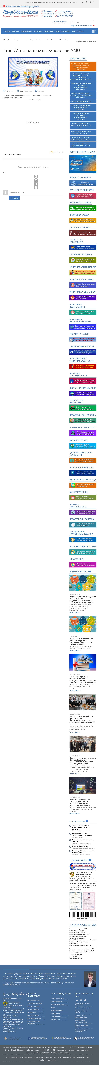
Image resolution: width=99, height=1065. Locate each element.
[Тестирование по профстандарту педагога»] (82, 524)
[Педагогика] (82, 297)
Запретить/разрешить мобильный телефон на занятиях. (80, 827)
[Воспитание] (82, 272)
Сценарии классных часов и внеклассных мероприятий (80, 138)
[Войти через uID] (36, 176)
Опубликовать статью (82, 1008)
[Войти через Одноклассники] (36, 187)
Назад (6, 40)
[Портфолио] (82, 497)
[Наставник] (82, 208)
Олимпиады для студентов (80, 1030)
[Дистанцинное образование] (82, 381)
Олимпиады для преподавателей (81, 1016)
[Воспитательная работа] (82, 247)
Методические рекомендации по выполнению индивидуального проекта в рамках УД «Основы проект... (82, 599)
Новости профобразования (81, 831)
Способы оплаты (33, 1009)
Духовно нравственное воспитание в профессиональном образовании (81, 116)
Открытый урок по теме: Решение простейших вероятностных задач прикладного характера (79, 802)
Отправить (14, 198)
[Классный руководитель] (82, 352)
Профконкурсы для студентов (81, 1026)
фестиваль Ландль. (33, 99)
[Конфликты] (82, 408)
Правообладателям (34, 1018)
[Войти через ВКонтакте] (36, 180)
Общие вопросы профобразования (83, 848)
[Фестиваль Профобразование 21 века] (82, 552)
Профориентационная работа (80, 101)
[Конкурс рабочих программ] (82, 220)
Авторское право (33, 1015)
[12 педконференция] (82, 564)
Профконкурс (55, 1013)
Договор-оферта (33, 1006)
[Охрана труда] (82, 445)
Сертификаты (31, 1012)
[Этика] (82, 420)
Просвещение (56, 1016)
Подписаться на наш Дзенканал (82, 1004)
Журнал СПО (55, 1019)
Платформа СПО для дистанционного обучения (82, 834)
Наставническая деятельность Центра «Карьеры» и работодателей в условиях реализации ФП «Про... (82, 761)
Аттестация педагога (80, 846)
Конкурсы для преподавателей (81, 1021)
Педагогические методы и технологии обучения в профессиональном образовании (80, 66)
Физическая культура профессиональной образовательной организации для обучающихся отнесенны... (82, 679)
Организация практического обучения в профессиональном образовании (81, 95)
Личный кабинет (60, 21)
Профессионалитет (57, 998)
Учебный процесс (77, 837)
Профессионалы (56, 1001)
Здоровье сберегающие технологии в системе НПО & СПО (80, 125)
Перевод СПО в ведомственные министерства (83, 851)
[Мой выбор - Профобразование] (82, 233)
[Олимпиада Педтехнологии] (82, 312)
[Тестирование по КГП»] (82, 539)
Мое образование (57, 1010)
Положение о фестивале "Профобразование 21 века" (80, 144)
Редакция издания (33, 1000)
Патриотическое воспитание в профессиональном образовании (80, 107)
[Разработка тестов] (82, 339)
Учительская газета (58, 1004)
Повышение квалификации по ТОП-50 (83, 841)
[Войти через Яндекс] (36, 184)
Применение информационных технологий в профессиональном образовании (80, 86)
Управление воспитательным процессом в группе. (80, 132)
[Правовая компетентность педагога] (82, 512)
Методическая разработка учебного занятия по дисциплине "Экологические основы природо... (81, 641)
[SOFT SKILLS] (82, 366)
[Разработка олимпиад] (82, 260)
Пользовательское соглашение (33, 1022)
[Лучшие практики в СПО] (82, 195)
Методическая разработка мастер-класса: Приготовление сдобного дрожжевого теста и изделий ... (82, 720)
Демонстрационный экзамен (81, 843)
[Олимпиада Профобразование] (82, 327)
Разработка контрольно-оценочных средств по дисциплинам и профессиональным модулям (80, 76)
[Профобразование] (82, 183)
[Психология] (82, 433)
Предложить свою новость (81, 1011)
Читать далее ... (75, 612)
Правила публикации (34, 1003)
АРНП (53, 1007)
